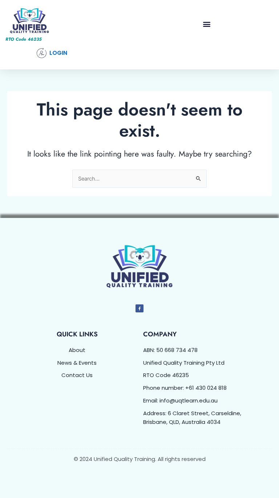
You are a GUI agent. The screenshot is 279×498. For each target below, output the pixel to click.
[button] (207, 24)
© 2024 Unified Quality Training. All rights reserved (140, 459)
